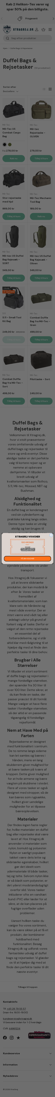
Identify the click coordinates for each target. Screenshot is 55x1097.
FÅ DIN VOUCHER (27, 559)
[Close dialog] (51, 535)
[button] (27, 547)
